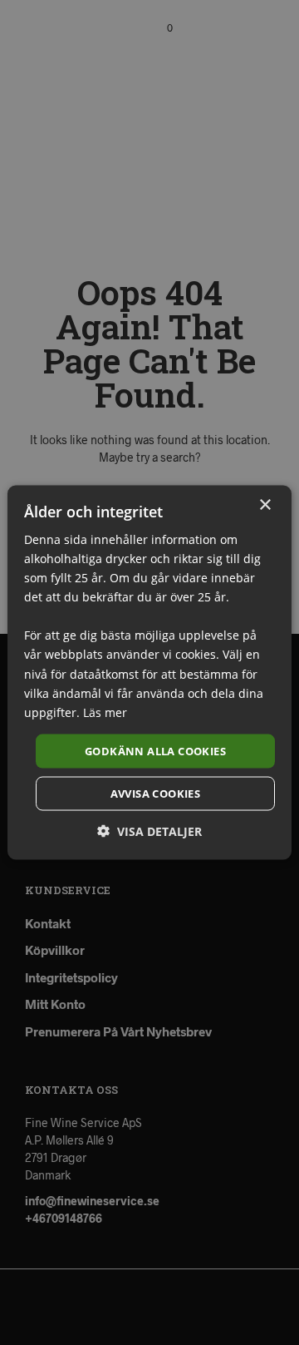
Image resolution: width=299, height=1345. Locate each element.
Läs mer (105, 711)
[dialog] (149, 672)
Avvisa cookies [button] (155, 793)
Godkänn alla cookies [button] (155, 750)
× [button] (264, 504)
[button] (149, 831)
